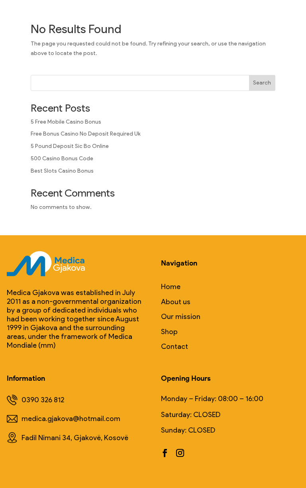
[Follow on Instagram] (180, 453)
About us (175, 302)
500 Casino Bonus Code (62, 158)
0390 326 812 (43, 400)
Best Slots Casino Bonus (62, 170)
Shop (169, 332)
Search (262, 82)
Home (170, 287)
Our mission (180, 317)
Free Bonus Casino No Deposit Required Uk (86, 133)
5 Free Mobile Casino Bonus (66, 121)
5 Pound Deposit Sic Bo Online (70, 146)
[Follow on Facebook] (165, 453)
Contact (174, 346)
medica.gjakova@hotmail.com (71, 418)
